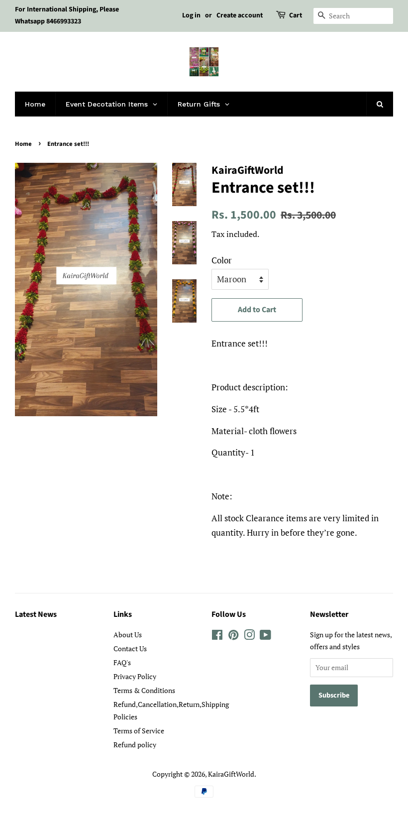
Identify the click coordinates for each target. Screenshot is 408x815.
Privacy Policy (134, 676)
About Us (127, 634)
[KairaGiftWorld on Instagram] (249, 636)
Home (23, 143)
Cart (295, 15)
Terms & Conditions (144, 690)
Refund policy (134, 744)
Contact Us (130, 648)
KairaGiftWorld (231, 774)
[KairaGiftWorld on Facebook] (217, 636)
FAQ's (122, 662)
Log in (191, 15)
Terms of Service (138, 730)
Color (221, 260)
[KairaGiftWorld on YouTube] (265, 636)
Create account (239, 15)
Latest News (36, 614)
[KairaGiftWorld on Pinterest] (233, 636)
